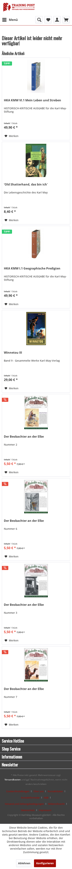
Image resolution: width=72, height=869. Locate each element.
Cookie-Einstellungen (17, 791)
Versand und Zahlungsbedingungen (24, 804)
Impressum (45, 810)
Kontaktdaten (55, 791)
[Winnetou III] (36, 328)
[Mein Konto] (57, 19)
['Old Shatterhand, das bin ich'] (36, 160)
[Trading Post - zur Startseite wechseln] (19, 8)
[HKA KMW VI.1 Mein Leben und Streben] (36, 76)
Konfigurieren (45, 863)
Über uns (38, 791)
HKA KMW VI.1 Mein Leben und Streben (32, 100)
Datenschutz (28, 810)
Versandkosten (13, 779)
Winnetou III (13, 353)
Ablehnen (24, 863)
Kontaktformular (30, 797)
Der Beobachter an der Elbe (24, 437)
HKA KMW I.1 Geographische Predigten (32, 268)
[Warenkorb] (66, 19)
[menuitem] (10, 19)
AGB (46, 797)
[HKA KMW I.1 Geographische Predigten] (36, 244)
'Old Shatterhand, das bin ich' (26, 184)
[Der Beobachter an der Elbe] (36, 412)
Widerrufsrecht (56, 804)
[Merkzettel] (48, 19)
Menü (13, 20)
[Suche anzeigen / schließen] (39, 19)
